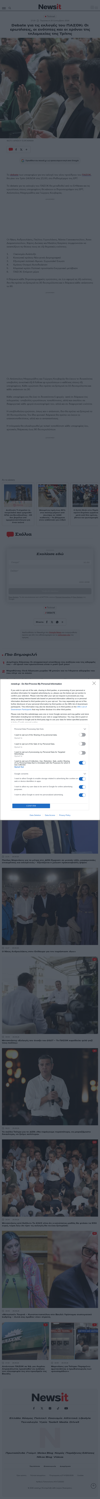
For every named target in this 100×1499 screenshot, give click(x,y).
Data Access (50, 815)
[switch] (82, 735)
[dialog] (50, 749)
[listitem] (50, 729)
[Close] (94, 684)
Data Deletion (35, 815)
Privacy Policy (64, 815)
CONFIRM (31, 806)
